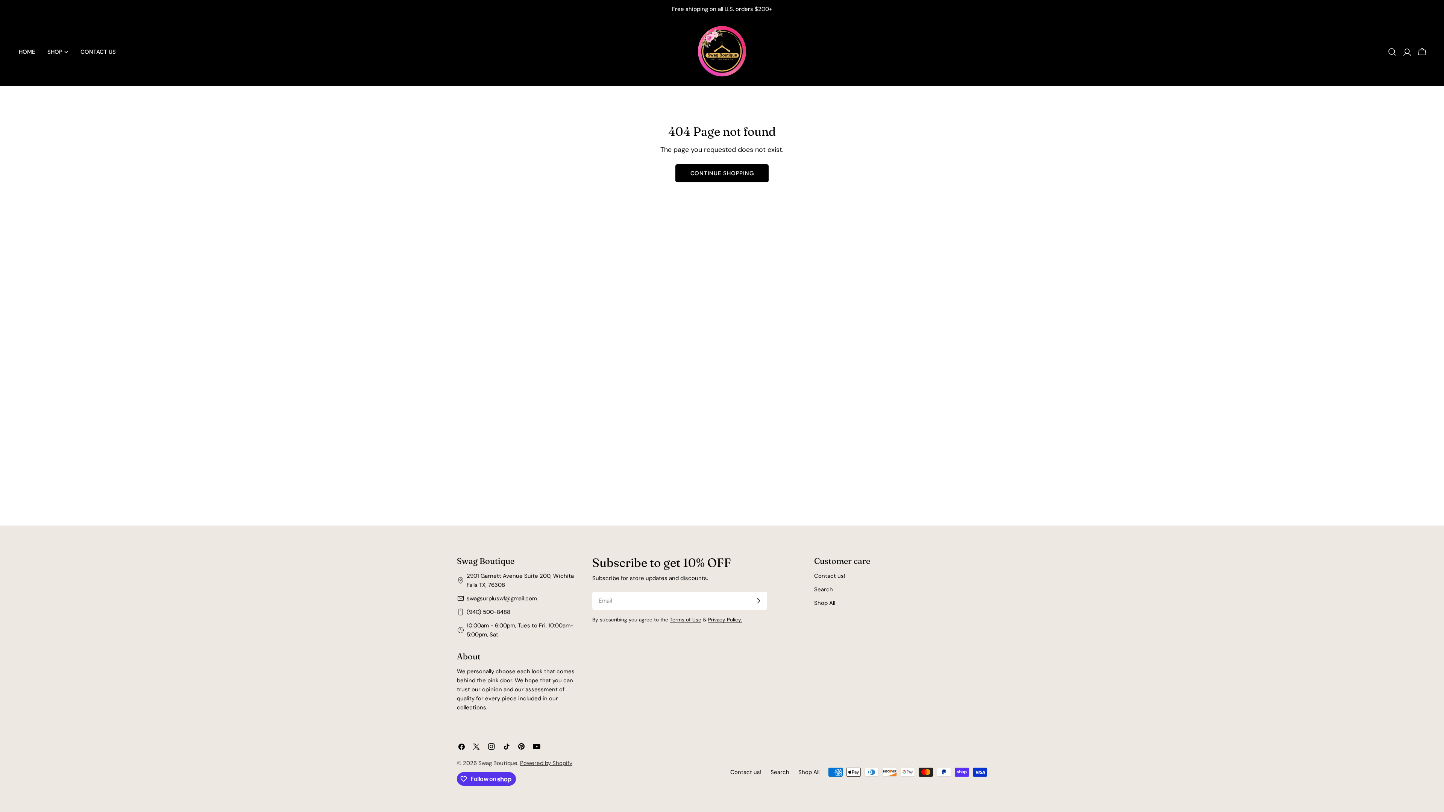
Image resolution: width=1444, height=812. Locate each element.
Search (823, 589)
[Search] (1392, 51)
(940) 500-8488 (488, 612)
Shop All (824, 603)
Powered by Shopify (546, 763)
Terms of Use (685, 620)
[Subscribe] (758, 601)
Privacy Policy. (725, 620)
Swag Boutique (497, 763)
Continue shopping (722, 173)
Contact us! (829, 576)
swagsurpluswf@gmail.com (502, 598)
